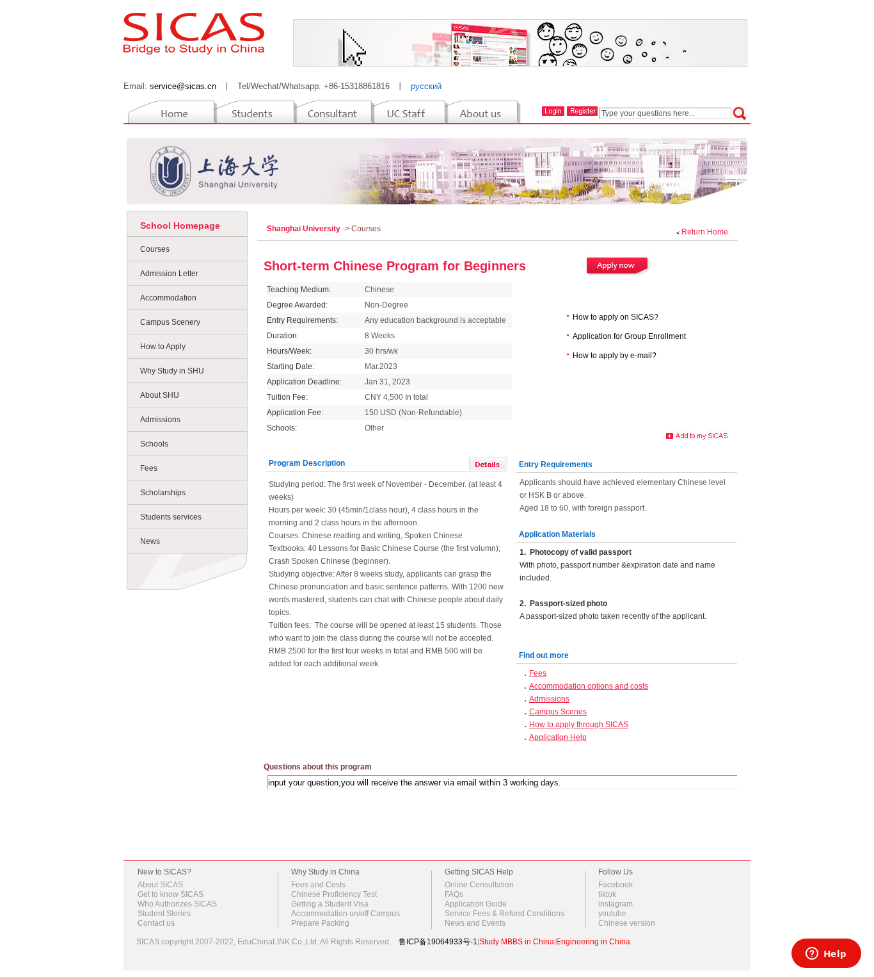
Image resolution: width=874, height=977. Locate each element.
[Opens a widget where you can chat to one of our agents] (826, 955)
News (150, 541)
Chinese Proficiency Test (334, 894)
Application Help (558, 737)
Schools (154, 443)
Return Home (704, 231)
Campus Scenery (170, 322)
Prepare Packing (320, 923)
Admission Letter (169, 273)
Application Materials (557, 534)
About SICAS (160, 884)
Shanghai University (304, 228)
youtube (612, 913)
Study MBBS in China (516, 941)
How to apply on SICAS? (615, 317)
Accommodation (168, 297)
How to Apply (163, 346)
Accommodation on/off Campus (345, 913)
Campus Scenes (558, 711)
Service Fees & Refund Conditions (504, 913)
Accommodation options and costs (588, 686)
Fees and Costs (318, 884)
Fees (148, 468)
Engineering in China (593, 941)
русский (426, 86)
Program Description (307, 463)
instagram (615, 903)
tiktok (607, 894)
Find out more (544, 655)
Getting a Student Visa (330, 903)
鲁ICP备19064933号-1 (438, 941)
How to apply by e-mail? (614, 355)
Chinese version (626, 923)
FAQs (454, 894)
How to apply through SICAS (578, 724)
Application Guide (476, 903)
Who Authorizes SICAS (177, 903)
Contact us (156, 923)
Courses (155, 249)
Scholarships (163, 492)
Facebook (615, 884)
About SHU (159, 395)
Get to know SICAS (170, 894)
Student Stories (164, 913)
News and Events (475, 923)
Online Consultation (479, 884)
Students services (171, 517)
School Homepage (180, 225)
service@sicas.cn (183, 86)
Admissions (160, 419)
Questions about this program (318, 766)
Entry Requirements (555, 464)
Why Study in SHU (172, 370)
